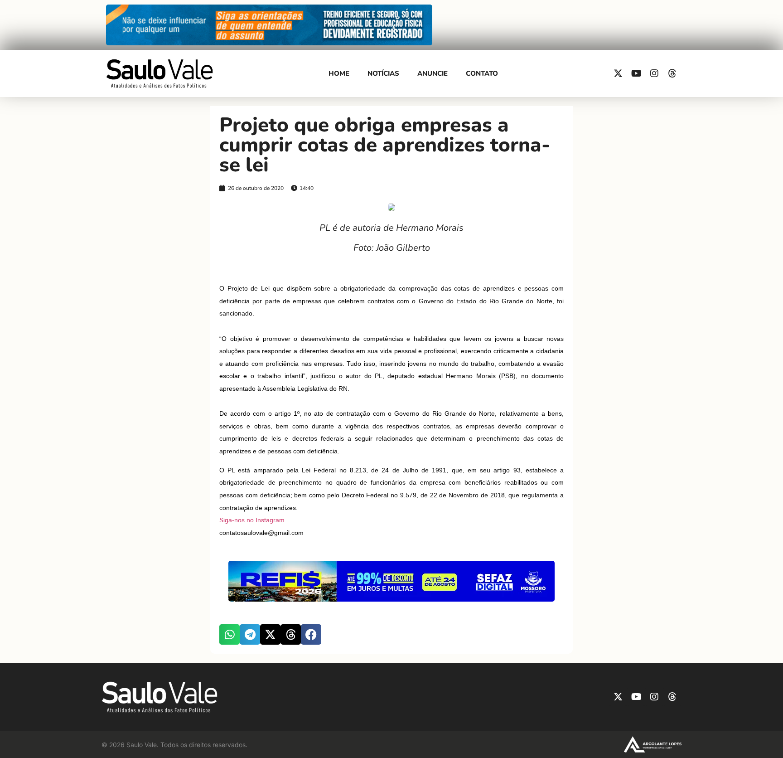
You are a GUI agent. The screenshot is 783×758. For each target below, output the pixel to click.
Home (339, 73)
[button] (229, 634)
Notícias (383, 73)
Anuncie (432, 73)
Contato (482, 73)
